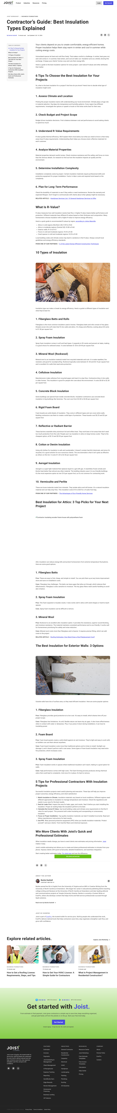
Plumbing (64, 1079)
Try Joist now (67, 853)
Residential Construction (65, 1054)
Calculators (82, 1067)
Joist (104, 841)
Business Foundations (30, 16)
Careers (99, 1060)
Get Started (108, 3)
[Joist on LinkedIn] (13, 1068)
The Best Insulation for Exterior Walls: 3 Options (15, 64)
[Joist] (8, 3)
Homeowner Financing (47, 1090)
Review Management (50, 1086)
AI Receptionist (48, 1068)
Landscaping (65, 1072)
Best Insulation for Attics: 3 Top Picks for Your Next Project (15, 59)
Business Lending (49, 1094)
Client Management (50, 1065)
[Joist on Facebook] (8, 1068)
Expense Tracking (49, 1072)
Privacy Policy (28, 1109)
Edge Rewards (48, 1082)
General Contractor (67, 1049)
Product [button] (18, 3)
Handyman (64, 1068)
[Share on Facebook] (101, 35)
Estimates (47, 1049)
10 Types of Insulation (14, 55)
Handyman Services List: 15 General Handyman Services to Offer (73, 198)
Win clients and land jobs (73, 856)
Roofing (63, 1082)
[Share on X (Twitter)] (108, 35)
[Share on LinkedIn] (105, 35)
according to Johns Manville (86, 221)
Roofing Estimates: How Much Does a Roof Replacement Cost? (73, 637)
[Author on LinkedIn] (108, 881)
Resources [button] (36, 3)
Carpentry (64, 1058)
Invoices (46, 1053)
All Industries (65, 1086)
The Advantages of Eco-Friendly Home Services (76, 493)
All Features (47, 1098)
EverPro (49, 917)
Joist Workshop (13, 16)
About (98, 1049)
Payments (47, 1056)
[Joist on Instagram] (18, 1068)
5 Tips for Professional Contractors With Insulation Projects (15, 69)
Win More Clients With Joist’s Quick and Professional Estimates (16, 76)
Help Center (82, 1071)
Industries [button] (27, 3)
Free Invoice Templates (82, 1063)
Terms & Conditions (38, 1109)
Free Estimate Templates (83, 1057)
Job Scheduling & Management (49, 1061)
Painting (63, 1075)
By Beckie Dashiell (12, 35)
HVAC (63, 1065)
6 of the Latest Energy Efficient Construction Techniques (79, 244)
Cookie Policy (47, 1109)
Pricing (44, 3)
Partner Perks (101, 1053)
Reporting (47, 1075)
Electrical (64, 1062)
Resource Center (84, 1049)
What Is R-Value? (13, 52)
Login (99, 3)
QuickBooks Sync (49, 1079)
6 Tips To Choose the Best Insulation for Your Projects (17, 49)
